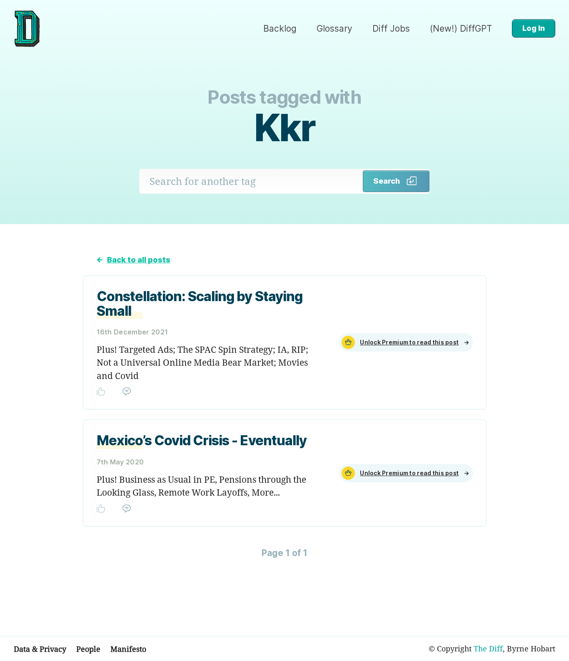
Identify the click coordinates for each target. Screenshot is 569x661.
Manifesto (128, 649)
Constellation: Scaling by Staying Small (199, 303)
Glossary (334, 28)
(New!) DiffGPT (461, 28)
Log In (533, 28)
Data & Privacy (40, 649)
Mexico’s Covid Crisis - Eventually (202, 440)
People (88, 649)
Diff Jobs (391, 28)
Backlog (280, 28)
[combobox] (251, 181)
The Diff (488, 649)
